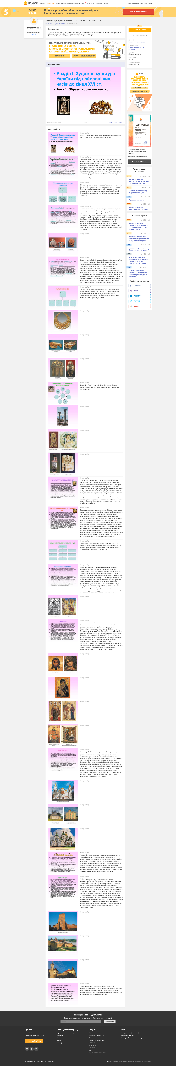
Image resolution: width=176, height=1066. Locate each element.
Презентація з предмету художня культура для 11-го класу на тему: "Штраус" (139, 239)
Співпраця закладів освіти (34, 1035)
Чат (83, 3)
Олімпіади (92, 1048)
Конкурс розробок (71, 10)
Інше (105, 3)
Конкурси (90, 3)
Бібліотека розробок (96, 1035)
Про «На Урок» (30, 1033)
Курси (59, 1040)
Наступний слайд (116, 122)
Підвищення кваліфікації (70, 3)
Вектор (59, 1043)
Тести (58, 3)
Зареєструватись (34, 28)
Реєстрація (148, 3)
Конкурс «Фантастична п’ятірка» (133, 1038)
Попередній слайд (54, 122)
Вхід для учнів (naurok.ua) (130, 1033)
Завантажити (140, 30)
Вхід (141, 3)
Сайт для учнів (133, 3)
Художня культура (135, 47)
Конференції (61, 1038)
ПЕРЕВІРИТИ (110, 1021)
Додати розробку (140, 161)
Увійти (33, 34)
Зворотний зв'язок (33, 1041)
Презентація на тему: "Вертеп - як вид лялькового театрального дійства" (139, 181)
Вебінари (60, 1035)
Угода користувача (113, 1062)
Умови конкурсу (138, 12)
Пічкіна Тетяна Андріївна (137, 42)
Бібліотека (50, 3)
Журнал (42, 3)
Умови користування (126, 1062)
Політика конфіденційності (142, 1062)
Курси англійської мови (97, 1053)
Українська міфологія (136, 200)
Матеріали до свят (127, 1035)
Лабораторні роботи (96, 1040)
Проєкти (92, 1043)
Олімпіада (98, 3)
